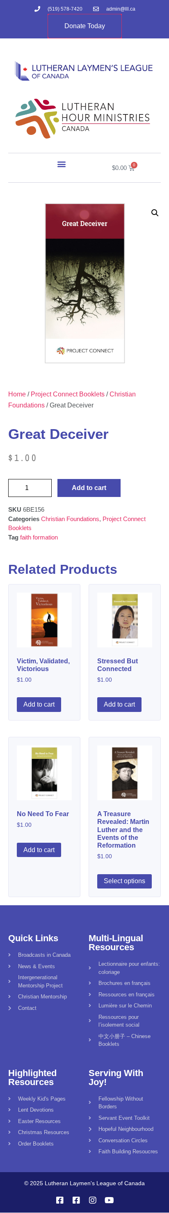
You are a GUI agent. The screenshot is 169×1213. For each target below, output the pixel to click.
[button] (62, 164)
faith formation (39, 537)
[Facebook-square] (60, 1200)
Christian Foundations (70, 518)
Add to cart (89, 487)
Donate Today (84, 25)
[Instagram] (93, 1200)
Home (17, 394)
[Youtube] (109, 1200)
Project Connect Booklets (68, 394)
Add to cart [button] (39, 704)
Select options (124, 880)
